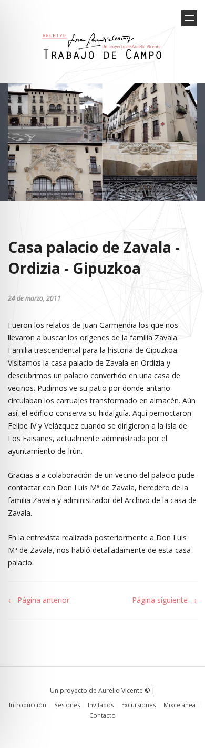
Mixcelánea (179, 705)
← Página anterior (38, 600)
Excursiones (138, 705)
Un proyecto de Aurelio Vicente (96, 690)
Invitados (101, 705)
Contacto (102, 715)
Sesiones (67, 705)
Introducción (27, 705)
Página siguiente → (164, 600)
